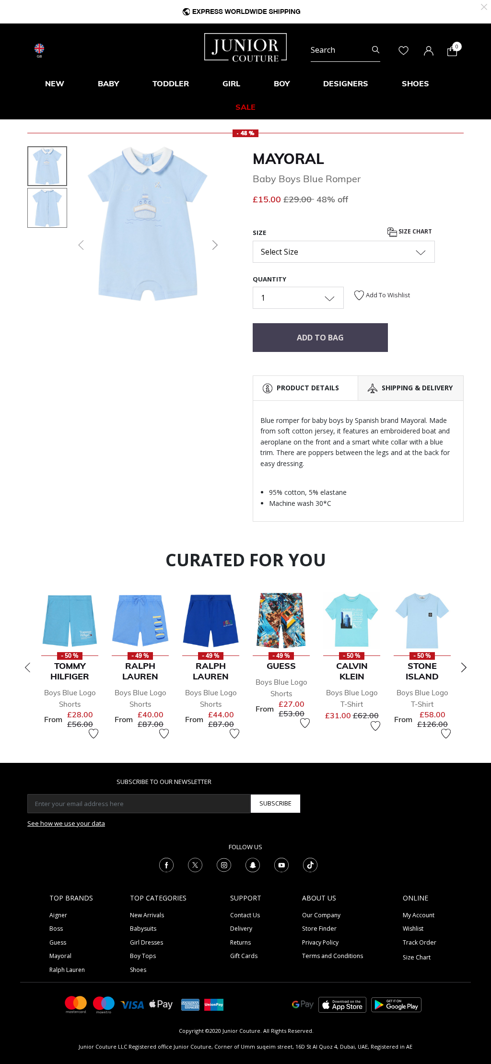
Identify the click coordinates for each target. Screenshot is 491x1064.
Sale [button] (245, 107)
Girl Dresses (146, 942)
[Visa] (132, 1004)
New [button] (54, 83)
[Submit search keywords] (375, 50)
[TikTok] (310, 864)
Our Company (321, 915)
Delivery (241, 928)
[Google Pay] (303, 1003)
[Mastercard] (76, 1003)
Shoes (138, 970)
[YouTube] (281, 864)
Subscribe (275, 803)
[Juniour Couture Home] (245, 46)
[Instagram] (224, 864)
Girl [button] (231, 83)
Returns (240, 942)
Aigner (58, 915)
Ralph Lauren (67, 970)
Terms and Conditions (332, 956)
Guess (57, 942)
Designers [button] (345, 83)
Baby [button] (108, 83)
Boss (56, 928)
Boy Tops (143, 956)
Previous (27, 667)
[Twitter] (195, 864)
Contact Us (245, 915)
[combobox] (345, 50)
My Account (418, 915)
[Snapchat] (253, 864)
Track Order (419, 942)
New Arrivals (147, 915)
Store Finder (319, 928)
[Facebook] (166, 864)
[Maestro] (104, 1003)
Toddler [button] (170, 83)
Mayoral (288, 159)
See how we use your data (66, 823)
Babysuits (143, 928)
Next (463, 667)
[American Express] (190, 1003)
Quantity (269, 279)
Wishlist (413, 928)
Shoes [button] (415, 83)
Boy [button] (282, 83)
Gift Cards (243, 956)
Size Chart (414, 231)
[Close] (484, 6)
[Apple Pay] (161, 1003)
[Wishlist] (93, 733)
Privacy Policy (320, 942)
